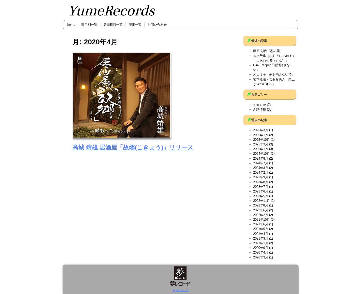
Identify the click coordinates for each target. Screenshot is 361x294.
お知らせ (259, 105)
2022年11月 (261, 201)
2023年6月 (260, 191)
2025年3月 (260, 144)
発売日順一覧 (113, 24)
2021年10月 (261, 219)
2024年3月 (260, 168)
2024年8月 (260, 158)
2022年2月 (260, 215)
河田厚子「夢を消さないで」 (274, 74)
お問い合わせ (157, 24)
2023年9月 (260, 177)
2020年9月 (260, 248)
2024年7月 (260, 163)
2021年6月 (260, 224)
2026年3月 (260, 130)
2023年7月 (260, 187)
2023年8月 (260, 182)
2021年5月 (260, 229)
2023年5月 (260, 196)
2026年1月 (260, 135)
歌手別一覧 (89, 24)
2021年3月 (260, 238)
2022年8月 (260, 205)
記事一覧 (135, 24)
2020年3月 (260, 257)
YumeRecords (111, 10)
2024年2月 (260, 172)
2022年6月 (260, 210)
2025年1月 (260, 149)
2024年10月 (261, 153)
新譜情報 (259, 109)
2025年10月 (261, 139)
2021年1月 (260, 243)
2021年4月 (260, 234)
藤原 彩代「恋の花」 (268, 51)
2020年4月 (260, 252)
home (71, 24)
